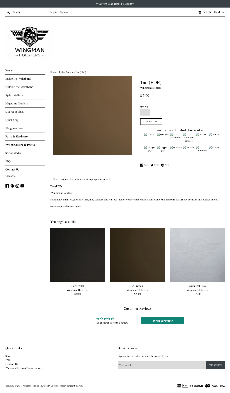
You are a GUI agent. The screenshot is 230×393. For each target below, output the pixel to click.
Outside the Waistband (19, 87)
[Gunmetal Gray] (197, 255)
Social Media (13, 153)
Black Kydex (77, 285)
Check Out (219, 12)
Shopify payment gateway (71, 385)
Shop (8, 356)
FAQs (8, 161)
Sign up (64, 12)
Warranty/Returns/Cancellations (23, 368)
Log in (53, 12)
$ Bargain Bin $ (14, 111)
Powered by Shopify (49, 385)
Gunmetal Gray (197, 285)
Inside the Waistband (18, 78)
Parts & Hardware (16, 136)
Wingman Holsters (31, 385)
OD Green (137, 285)
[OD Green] (137, 255)
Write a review (163, 321)
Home (9, 70)
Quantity (144, 106)
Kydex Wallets (14, 95)
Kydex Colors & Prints (20, 144)
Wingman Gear (14, 128)
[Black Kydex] (77, 255)
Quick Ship (12, 120)
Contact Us (25, 169)
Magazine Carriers (16, 103)
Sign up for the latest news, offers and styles (143, 356)
